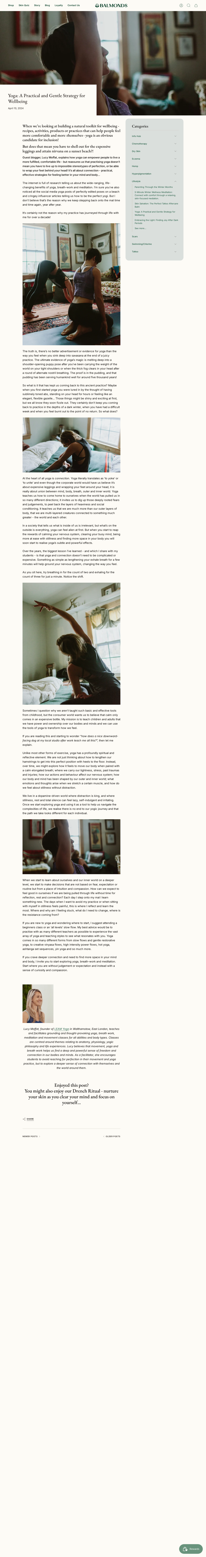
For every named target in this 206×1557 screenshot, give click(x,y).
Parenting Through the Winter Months (154, 187)
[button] (11, 5)
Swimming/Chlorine (142, 244)
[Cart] (196, 5)
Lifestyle (136, 181)
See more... (140, 228)
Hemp (135, 166)
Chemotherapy (139, 143)
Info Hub (136, 136)
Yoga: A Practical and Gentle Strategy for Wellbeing (155, 213)
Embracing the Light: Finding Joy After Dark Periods (156, 222)
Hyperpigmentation (141, 173)
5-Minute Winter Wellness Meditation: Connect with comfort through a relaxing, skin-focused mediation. (155, 195)
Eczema (136, 158)
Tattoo (135, 251)
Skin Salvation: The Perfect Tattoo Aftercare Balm (156, 205)
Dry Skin (136, 151)
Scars (135, 236)
